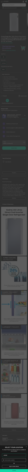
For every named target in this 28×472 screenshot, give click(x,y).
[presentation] (14, 455)
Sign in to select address (14, 466)
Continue (14, 470)
